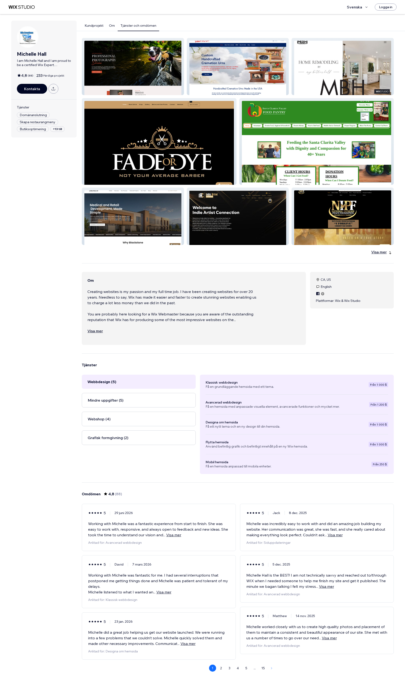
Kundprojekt (94, 25)
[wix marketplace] (21, 7)
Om (112, 25)
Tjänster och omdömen (138, 25)
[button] (133, 66)
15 (263, 668)
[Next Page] (271, 668)
